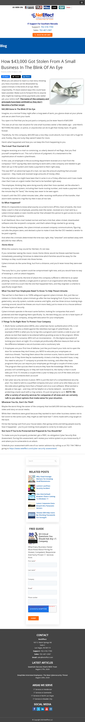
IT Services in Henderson (42, 689)
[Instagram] (50, 708)
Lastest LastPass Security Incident (43, 487)
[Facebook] (34, 708)
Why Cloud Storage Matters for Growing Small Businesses (44, 478)
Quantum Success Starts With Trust (42, 667)
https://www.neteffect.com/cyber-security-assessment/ (33, 448)
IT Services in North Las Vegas (42, 696)
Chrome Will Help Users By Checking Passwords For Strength (45, 515)
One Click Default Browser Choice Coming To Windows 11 (45, 496)
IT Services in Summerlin (42, 692)
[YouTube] (46, 708)
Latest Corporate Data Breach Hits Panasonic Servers (45, 505)
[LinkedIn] (42, 708)
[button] (82, 2)
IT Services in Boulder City (42, 699)
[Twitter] (38, 708)
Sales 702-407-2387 (43, 35)
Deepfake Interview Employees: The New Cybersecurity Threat (42, 675)
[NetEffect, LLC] (42, 16)
